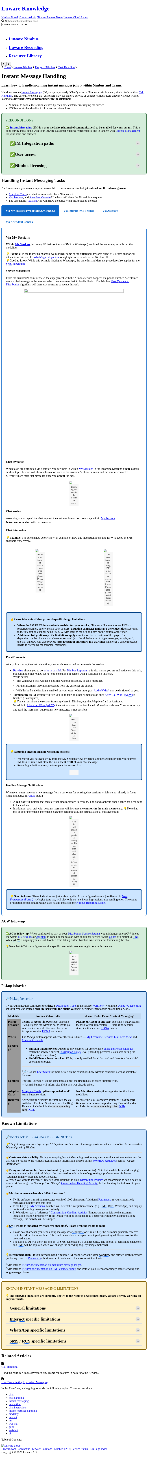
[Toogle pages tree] (3, 64)
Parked (31, 795)
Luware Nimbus (23, 39)
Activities (104, 1160)
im (10, 1420)
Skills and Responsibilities (118, 1048)
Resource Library (25, 56)
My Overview (94, 1036)
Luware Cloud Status (76, 17)
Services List (111, 1036)
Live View (126, 1036)
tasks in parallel (52, 670)
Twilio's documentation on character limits (49, 1269)
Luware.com (8, 1448)
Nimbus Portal (9, 17)
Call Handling (9, 1366)
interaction (15, 1404)
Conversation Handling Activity (69, 1212)
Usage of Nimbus (45, 67)
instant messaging (19, 1401)
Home (7, 67)
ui (10, 1433)
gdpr (11, 1426)
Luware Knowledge (25, 8)
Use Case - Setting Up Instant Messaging (24, 1382)
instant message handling (23, 1410)
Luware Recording (26, 47)
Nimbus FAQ (62, 1448)
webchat (13, 1423)
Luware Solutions (42, 1448)
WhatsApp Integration (46, 257)
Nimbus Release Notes (50, 17)
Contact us (24, 1448)
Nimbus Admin (27, 17)
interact (13, 1417)
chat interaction (17, 1407)
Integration (15, 263)
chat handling (16, 1397)
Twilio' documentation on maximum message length (51, 1264)
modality (14, 1413)
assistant (13, 1430)
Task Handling (66, 67)
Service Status (80, 1448)
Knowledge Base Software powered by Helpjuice (74, 1460)
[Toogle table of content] (8, 64)
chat (11, 1394)
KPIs (31, 1109)
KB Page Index (98, 1448)
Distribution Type (66, 1005)
